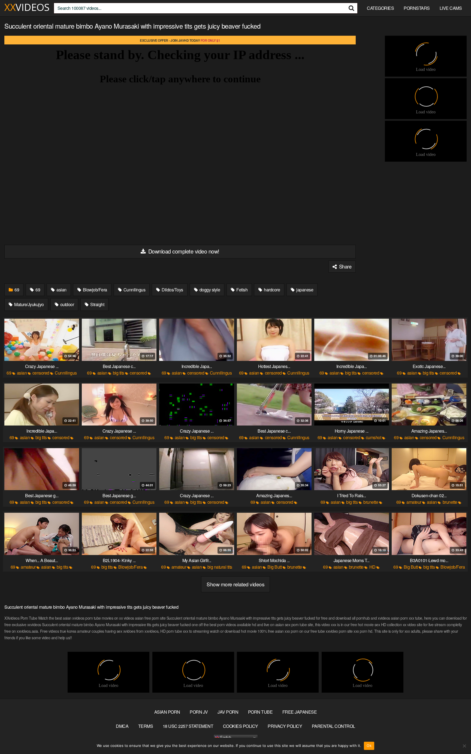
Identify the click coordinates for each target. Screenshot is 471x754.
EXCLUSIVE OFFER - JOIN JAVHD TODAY (180, 40)
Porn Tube (260, 712)
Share (344, 266)
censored (40, 373)
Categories (380, 8)
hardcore (271, 289)
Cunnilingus (133, 289)
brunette (370, 502)
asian (61, 289)
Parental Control (333, 726)
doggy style (209, 289)
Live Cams (451, 8)
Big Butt (274, 567)
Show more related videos (235, 584)
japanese (304, 289)
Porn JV (199, 712)
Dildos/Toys (172, 289)
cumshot (373, 437)
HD (372, 567)
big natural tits (219, 567)
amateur (413, 502)
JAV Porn (228, 712)
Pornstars (417, 8)
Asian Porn (167, 712)
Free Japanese (299, 712)
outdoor (66, 304)
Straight (96, 304)
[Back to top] (456, 736)
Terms (145, 726)
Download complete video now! (183, 251)
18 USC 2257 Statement (188, 726)
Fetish (241, 289)
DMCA (122, 726)
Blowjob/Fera (94, 289)
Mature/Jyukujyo (28, 304)
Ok (369, 745)
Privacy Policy (285, 726)
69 (16, 289)
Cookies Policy (240, 726)
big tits (118, 373)
